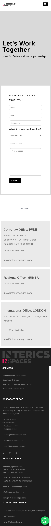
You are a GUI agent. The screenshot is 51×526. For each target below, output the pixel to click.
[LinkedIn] (3, 453)
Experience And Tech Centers (14, 376)
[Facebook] (16, 453)
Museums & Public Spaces (13, 388)
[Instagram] (10, 453)
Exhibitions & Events (10, 380)
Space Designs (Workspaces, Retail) (17, 384)
